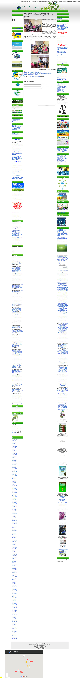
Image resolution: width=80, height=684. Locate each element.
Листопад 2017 (14, 586)
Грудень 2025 (14, 450)
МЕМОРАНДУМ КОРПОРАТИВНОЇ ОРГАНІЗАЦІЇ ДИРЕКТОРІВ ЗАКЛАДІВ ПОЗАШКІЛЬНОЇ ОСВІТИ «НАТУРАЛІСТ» (17, 127)
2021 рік (13, 248)
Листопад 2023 (14, 485)
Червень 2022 (14, 509)
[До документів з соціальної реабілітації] (63, 189)
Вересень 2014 (14, 639)
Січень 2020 (14, 549)
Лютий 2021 (14, 531)
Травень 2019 (14, 561)
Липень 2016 (14, 608)
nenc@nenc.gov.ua (41, 647)
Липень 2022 (14, 507)
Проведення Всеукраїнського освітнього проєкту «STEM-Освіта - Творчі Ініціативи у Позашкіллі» (17, 310)
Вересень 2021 (14, 521)
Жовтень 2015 (14, 621)
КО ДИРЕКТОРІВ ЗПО (17, 115)
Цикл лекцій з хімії (60, 90)
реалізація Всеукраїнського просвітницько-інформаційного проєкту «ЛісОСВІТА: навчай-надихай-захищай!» (17, 303)
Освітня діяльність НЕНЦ (62, 13)
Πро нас (19, 10)
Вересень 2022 (14, 505)
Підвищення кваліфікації (58, 10)
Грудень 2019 (14, 551)
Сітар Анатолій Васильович (61, 149)
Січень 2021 (14, 533)
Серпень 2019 (14, 556)
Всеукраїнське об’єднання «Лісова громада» (16, 408)
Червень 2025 (14, 458)
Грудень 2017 (14, 585)
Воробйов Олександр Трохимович (62, 148)
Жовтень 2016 (14, 604)
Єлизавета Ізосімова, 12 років (62, 158)
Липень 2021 (14, 524)
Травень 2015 (14, 628)
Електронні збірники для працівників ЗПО (63, 500)
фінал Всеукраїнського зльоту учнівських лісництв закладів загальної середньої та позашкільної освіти (17, 365)
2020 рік (13, 247)
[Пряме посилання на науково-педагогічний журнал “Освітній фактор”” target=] (62, 520)
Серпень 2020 (14, 540)
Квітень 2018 (14, 579)
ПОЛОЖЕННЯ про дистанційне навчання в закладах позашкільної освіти (62, 340)
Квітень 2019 (14, 562)
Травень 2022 (14, 510)
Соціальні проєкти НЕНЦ (62, 116)
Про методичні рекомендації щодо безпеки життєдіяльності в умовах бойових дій (62, 346)
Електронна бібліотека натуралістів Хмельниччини (62, 505)
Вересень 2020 (14, 538)
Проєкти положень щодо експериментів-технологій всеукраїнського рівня (16, 217)
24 (12, 432)
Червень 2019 (14, 559)
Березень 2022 (14, 513)
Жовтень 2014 (14, 638)
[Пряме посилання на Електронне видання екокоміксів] (62, 555)
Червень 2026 (14, 441)
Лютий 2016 (14, 615)
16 (21, 430)
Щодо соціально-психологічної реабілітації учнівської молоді (63, 324)
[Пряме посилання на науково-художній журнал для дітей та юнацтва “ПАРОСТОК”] (62, 534)
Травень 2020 (14, 544)
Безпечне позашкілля (60, 91)
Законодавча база (38, 3)
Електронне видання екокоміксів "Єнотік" (62, 550)
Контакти (18, 3)
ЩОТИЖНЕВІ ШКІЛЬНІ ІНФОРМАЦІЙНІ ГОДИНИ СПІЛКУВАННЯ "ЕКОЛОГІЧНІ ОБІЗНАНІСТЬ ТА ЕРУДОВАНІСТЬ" (62, 383)
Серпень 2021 (14, 523)
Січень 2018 (14, 583)
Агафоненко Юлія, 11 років (61, 161)
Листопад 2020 (14, 535)
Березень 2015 (14, 631)
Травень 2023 (14, 493)
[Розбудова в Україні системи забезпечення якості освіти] (63, 268)
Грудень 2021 (14, 517)
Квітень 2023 (14, 495)
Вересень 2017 (14, 589)
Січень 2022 (14, 516)
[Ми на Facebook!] (52, 3)
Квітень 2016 (14, 613)
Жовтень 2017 (14, 587)
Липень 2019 (14, 558)
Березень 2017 (14, 597)
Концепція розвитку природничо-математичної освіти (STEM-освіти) (16, 213)
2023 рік (13, 250)
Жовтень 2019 (14, 554)
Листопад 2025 (14, 451)
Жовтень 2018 (14, 571)
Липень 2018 (14, 575)
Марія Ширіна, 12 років (61, 156)
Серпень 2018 (14, 573)
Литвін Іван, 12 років (60, 160)
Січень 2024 (14, 482)
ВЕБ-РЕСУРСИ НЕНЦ (17, 28)
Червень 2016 (14, 610)
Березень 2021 (14, 530)
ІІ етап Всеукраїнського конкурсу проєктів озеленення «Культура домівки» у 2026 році (17, 402)
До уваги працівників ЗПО (62, 212)
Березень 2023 (14, 496)
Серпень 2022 (14, 506)
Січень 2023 (14, 499)
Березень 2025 (14, 463)
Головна (13, 3)
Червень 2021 (14, 526)
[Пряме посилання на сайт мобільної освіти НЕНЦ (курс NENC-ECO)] (62, 114)
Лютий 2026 (14, 447)
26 (15, 432)
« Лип (13, 435)
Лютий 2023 (14, 498)
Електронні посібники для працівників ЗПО (62, 497)
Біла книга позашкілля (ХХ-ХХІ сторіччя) (63, 410)
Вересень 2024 (14, 471)
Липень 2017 (14, 592)
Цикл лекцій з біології (60, 89)
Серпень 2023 (14, 489)
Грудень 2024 (14, 467)
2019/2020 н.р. (59, 38)
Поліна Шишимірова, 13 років (62, 163)
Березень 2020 (14, 547)
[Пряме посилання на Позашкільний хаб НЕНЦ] (17, 113)
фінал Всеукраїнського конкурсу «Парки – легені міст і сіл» (17, 385)
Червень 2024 (14, 475)
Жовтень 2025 (14, 453)
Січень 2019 (14, 566)
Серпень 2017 (14, 590)
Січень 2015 (14, 634)
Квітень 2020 (14, 545)
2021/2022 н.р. (59, 40)
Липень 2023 (14, 491)
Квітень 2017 (14, 596)
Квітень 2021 (14, 528)
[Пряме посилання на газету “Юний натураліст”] (62, 547)
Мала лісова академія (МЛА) (16, 411)
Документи (29, 10)
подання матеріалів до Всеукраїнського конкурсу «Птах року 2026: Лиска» (17, 390)
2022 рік (13, 249)
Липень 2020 (14, 541)
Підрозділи (24, 3)
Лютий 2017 (14, 599)
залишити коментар (31, 76)
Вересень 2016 (14, 606)
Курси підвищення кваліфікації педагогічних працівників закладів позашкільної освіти (17, 286)
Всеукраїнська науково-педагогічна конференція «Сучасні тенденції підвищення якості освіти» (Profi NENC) (17, 262)
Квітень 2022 (14, 512)
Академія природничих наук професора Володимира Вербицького (61, 84)
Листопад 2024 (14, 468)
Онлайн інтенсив (15, 297)
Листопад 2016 (14, 603)
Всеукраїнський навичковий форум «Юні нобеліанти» (16, 327)
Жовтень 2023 (14, 486)
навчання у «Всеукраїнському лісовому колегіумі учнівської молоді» (17, 359)
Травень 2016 (14, 611)
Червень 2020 (14, 542)
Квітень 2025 (14, 461)
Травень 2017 (14, 594)
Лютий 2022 (14, 514)
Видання (24, 10)
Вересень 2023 (14, 488)
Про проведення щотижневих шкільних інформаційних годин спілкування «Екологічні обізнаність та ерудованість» (62, 377)
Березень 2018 (14, 580)
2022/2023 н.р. (59, 42)
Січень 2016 (14, 617)
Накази (38, 10)
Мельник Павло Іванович (61, 151)
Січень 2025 (14, 465)
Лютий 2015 (14, 632)
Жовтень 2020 (14, 537)
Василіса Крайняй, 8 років (61, 155)
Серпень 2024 (14, 472)
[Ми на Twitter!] (55, 3)
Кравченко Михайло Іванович (62, 150)
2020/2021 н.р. (59, 39)
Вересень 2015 (14, 622)
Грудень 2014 (14, 635)
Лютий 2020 (14, 548)
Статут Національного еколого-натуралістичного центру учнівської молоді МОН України (17, 164)
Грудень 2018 (14, 568)
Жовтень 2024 (14, 470)
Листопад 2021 (14, 519)
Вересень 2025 (14, 454)
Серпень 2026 (14, 439)
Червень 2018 (14, 576)
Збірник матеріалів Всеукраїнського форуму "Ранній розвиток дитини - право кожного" (62, 279)
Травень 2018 (14, 578)
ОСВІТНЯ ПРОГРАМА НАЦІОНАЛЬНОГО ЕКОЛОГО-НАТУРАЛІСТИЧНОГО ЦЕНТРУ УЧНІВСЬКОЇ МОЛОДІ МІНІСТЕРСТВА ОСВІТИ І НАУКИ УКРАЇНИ (17, 170)
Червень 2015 (14, 627)
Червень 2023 (14, 492)
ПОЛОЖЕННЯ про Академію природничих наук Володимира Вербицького (62, 87)
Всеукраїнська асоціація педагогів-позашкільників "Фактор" (16, 120)
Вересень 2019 (14, 555)
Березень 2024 (14, 479)
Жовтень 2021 (14, 520)
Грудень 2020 (14, 534)
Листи (34, 10)
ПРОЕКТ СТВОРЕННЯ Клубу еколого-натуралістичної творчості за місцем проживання (62, 398)
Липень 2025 (14, 457)
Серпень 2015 (14, 624)
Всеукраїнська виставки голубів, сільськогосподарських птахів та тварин (17, 331)
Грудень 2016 (14, 601)
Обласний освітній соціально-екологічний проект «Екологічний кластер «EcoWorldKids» (62, 394)
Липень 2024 (14, 474)
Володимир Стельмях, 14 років (62, 162)
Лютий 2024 (14, 481)
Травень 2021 (14, 527)
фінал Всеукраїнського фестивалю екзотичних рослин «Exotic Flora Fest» (17, 371)
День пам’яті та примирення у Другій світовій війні (32, 72)
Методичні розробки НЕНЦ (62, 502)
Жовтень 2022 (14, 503)
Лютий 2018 (14, 582)
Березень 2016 (14, 614)
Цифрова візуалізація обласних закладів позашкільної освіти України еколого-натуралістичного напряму (62, 284)
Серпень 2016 (14, 607)
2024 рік (13, 251)
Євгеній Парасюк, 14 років (61, 157)
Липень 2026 (14, 440)
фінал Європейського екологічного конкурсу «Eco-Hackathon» (16, 336)
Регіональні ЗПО (30, 3)
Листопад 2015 (14, 620)
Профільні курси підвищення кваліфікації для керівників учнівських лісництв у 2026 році (17, 280)
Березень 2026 (14, 446)
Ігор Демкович (42, 648)
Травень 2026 (14, 443)
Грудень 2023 (14, 484)
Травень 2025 (14, 460)
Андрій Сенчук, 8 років (60, 159)
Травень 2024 (14, 477)
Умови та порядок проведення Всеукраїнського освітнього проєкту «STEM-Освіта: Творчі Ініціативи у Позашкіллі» (17, 314)
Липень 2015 (14, 625)
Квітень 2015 (14, 629)
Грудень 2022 (14, 500)
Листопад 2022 (14, 502)
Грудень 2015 (14, 618)
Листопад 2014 (14, 636)
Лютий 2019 (14, 565)
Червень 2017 (14, 593)
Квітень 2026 (14, 444)
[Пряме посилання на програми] (62, 431)
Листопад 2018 (14, 569)
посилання (38, 76)
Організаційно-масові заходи (47, 10)
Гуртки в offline (59, 18)
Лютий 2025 (14, 464)
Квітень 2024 (14, 478)
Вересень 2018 (14, 572)
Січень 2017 (14, 600)
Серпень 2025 (14, 456)
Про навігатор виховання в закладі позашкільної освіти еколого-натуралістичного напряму (62, 390)
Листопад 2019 (14, 552)
